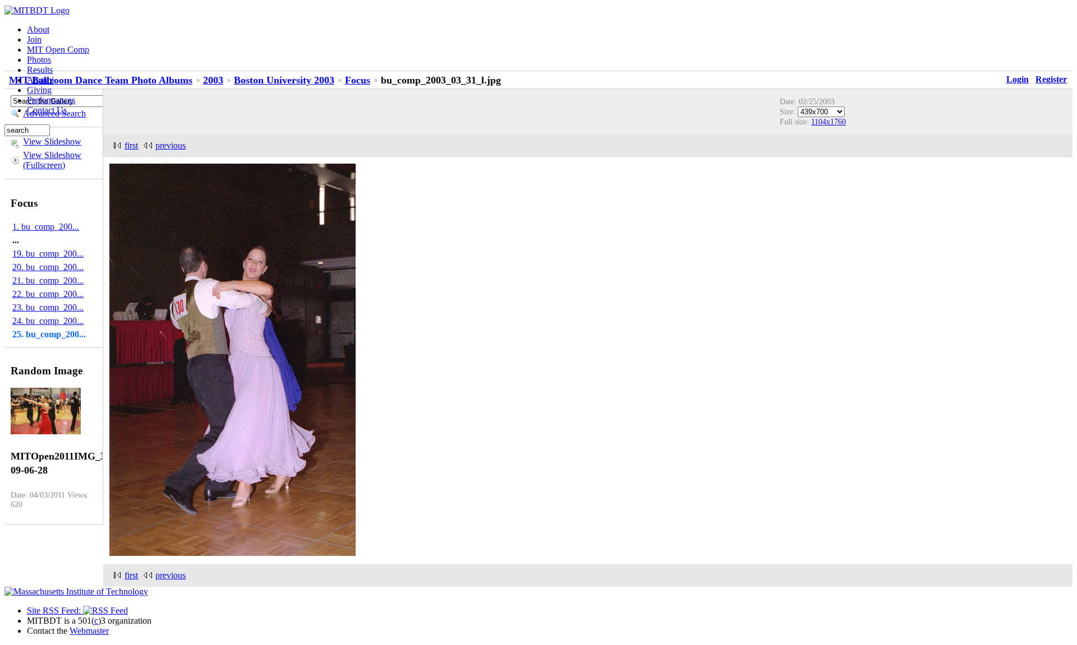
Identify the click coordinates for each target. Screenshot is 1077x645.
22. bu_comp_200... (48, 294)
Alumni (40, 80)
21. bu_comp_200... (48, 280)
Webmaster (89, 630)
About (38, 29)
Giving (39, 90)
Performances (51, 100)
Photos (39, 59)
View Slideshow (52, 141)
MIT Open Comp (58, 49)
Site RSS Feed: (55, 610)
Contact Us (47, 110)
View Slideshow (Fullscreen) (52, 160)
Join (34, 39)
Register (1051, 79)
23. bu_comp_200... (48, 307)
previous (170, 145)
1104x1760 (828, 121)
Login (1017, 79)
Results (40, 70)
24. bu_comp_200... (48, 321)
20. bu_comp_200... (48, 267)
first (131, 145)
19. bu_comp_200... (48, 253)
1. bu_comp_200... (45, 226)
